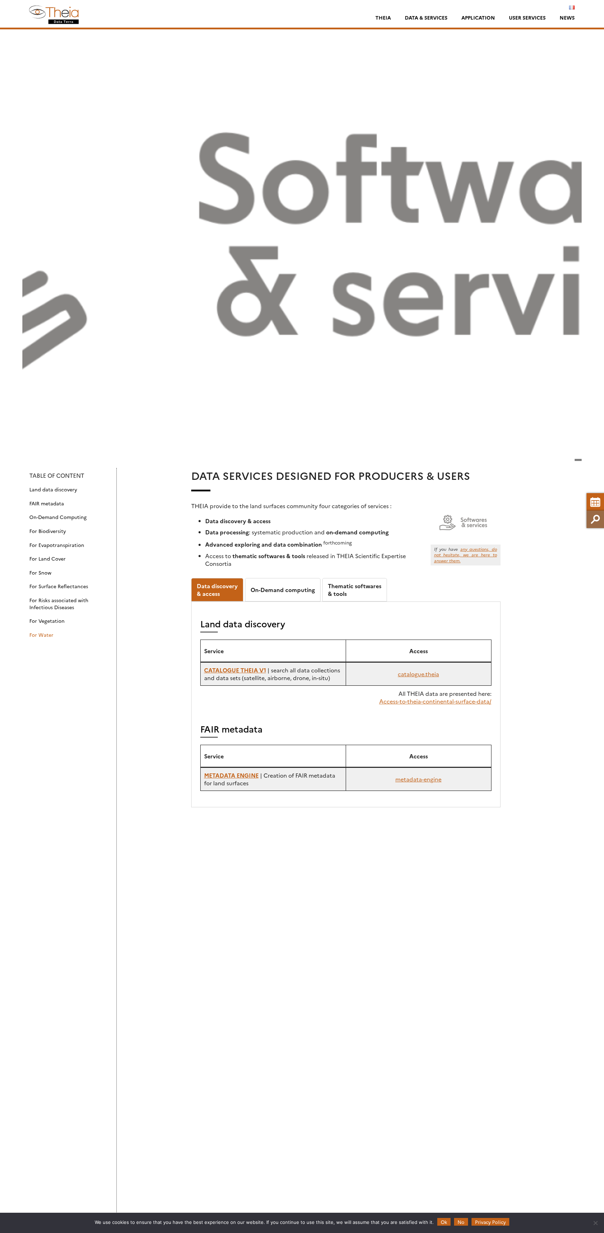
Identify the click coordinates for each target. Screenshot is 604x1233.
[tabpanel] (345, 704)
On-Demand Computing (58, 517)
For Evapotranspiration (56, 544)
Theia (383, 17)
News (567, 17)
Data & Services (426, 17)
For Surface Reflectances (58, 586)
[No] (595, 1222)
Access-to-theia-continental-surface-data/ (435, 701)
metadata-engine (418, 779)
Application (478, 17)
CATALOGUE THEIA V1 (235, 670)
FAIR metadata (46, 503)
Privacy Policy (490, 1222)
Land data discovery (53, 489)
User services (527, 17)
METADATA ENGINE (231, 775)
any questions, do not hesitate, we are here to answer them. (465, 555)
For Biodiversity (47, 530)
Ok (444, 1222)
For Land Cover (47, 558)
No (461, 1222)
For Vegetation (47, 621)
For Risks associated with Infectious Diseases (58, 604)
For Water (41, 634)
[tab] (217, 589)
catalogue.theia (418, 674)
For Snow (40, 572)
